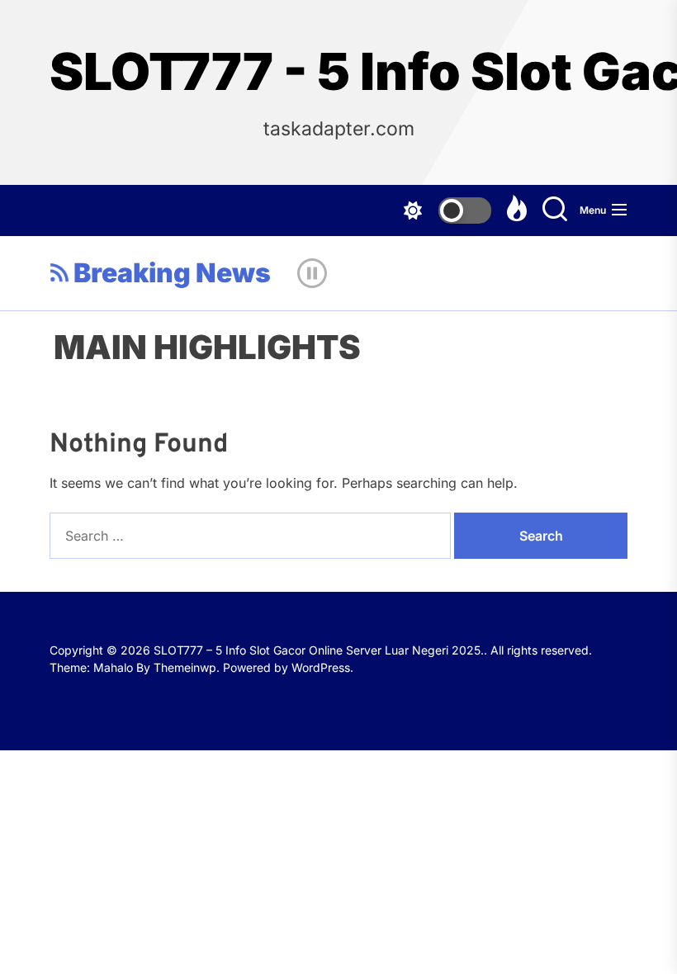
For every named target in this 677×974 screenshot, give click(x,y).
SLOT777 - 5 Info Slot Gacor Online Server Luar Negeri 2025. (338, 71)
